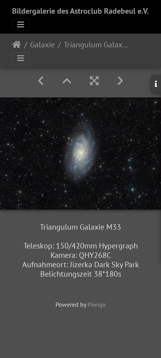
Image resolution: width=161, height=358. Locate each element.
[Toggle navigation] (20, 25)
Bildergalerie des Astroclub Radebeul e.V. (80, 11)
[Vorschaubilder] (66, 80)
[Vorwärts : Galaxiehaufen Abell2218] (120, 80)
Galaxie (42, 45)
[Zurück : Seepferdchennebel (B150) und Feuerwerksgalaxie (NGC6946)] (40, 80)
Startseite (16, 44)
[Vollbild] (94, 80)
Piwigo (97, 304)
